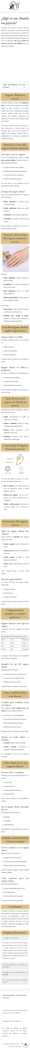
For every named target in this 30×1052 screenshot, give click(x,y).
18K (26, 495)
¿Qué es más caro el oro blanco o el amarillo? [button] (15, 973)
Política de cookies (21, 995)
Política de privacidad (9, 995)
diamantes (24, 390)
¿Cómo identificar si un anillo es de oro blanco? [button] (15, 966)
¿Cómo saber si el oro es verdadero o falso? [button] (15, 981)
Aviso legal (6, 997)
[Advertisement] (15, 64)
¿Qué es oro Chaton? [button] (11, 938)
